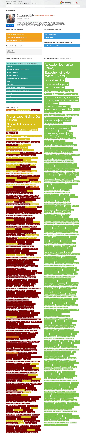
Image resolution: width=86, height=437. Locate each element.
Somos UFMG (65, 2)
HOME (9, 3)
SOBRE (34, 3)
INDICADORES (18, 3)
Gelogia (24, 81)
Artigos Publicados (24, 34)
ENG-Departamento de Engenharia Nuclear (32, 21)
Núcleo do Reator (24, 102)
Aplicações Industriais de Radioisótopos (24, 78)
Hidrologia (24, 96)
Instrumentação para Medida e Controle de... (24, 69)
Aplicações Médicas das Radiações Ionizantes (24, 90)
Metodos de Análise (24, 75)
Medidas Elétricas (24, 99)
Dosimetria (24, 66)
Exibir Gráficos (10, 25)
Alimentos (24, 84)
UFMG (76, 3)
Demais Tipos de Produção (24, 37)
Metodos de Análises (24, 72)
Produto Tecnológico (62, 34)
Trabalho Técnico (62, 37)
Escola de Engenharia (25, 20)
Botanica (24, 93)
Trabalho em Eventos (24, 40)
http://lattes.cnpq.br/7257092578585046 (45, 15)
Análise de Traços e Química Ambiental (24, 87)
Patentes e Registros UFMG (62, 45)
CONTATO (27, 3)
